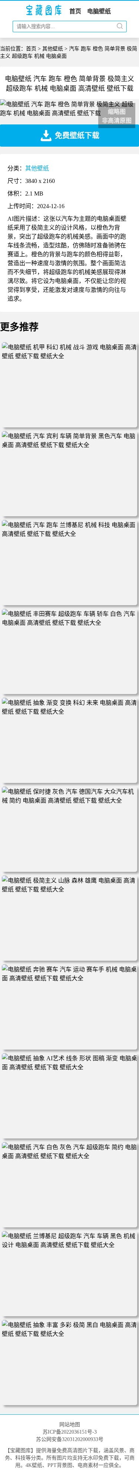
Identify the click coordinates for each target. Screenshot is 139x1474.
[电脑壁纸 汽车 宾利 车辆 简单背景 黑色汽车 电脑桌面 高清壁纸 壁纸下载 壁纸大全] (69, 445)
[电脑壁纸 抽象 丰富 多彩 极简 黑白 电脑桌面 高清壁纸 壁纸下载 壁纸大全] (69, 1334)
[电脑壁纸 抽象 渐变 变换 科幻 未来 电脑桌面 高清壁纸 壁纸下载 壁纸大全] (69, 711)
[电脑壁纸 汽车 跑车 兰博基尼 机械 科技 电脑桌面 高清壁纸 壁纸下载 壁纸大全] (69, 534)
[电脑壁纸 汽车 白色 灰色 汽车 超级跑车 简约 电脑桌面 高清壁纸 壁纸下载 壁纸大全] (69, 1156)
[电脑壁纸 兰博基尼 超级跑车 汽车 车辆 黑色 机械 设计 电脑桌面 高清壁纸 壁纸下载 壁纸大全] (69, 1245)
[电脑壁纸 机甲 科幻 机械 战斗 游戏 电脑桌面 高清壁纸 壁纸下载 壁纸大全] (69, 356)
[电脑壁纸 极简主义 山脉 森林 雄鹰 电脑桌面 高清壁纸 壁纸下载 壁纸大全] (69, 889)
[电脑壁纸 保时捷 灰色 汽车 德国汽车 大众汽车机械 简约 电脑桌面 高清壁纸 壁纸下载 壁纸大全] (69, 800)
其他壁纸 (52, 48)
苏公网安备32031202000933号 (69, 1439)
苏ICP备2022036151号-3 (70, 1432)
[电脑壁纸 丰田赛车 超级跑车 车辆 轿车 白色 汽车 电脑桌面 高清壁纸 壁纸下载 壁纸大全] (69, 623)
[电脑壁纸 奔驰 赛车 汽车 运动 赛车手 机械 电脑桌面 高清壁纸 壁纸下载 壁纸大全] (69, 978)
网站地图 (69, 1424)
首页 (75, 11)
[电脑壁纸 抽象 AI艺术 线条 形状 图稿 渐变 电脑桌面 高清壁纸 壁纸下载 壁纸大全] (69, 1067)
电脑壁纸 (99, 11)
